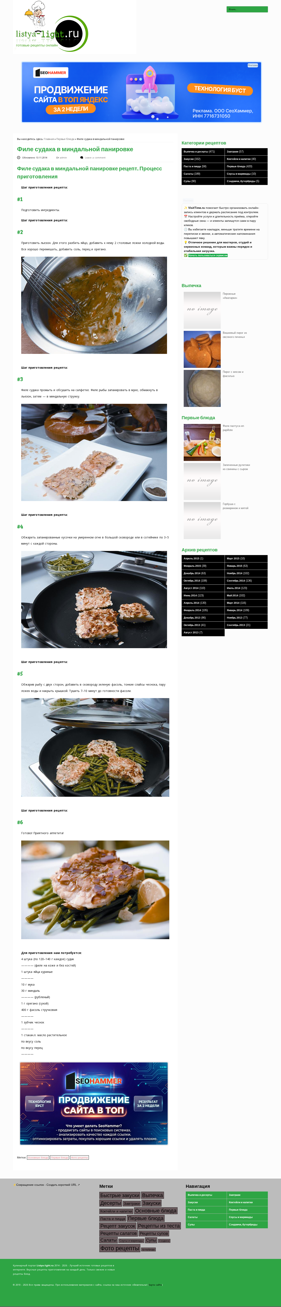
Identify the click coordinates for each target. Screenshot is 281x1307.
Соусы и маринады (239, 173)
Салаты (188, 173)
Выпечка (152, 1195)
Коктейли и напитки (239, 159)
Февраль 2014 (192, 610)
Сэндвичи (164, 1241)
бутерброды (148, 1249)
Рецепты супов (154, 1233)
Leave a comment (95, 157)
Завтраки (232, 151)
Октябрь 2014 (192, 580)
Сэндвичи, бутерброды (241, 181)
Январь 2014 (234, 610)
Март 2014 (233, 603)
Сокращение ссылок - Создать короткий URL (46, 1184)
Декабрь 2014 (192, 573)
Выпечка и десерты (196, 151)
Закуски (189, 159)
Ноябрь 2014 (234, 573)
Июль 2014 (233, 588)
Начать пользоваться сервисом (208, 255)
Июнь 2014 (190, 595)
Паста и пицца (192, 166)
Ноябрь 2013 (234, 617)
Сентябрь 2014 (236, 580)
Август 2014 (191, 588)
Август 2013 (191, 632)
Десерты (110, 1203)
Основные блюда (38, 1157)
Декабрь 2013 (192, 617)
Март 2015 (233, 558)
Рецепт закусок (117, 1226)
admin (64, 157)
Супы (187, 181)
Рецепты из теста (159, 1226)
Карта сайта (155, 1284)
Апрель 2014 (191, 603)
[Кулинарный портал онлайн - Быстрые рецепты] (74, 53)
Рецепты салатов (118, 1233)
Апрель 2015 (191, 558)
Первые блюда (65, 139)
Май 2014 (232, 595)
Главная (49, 139)
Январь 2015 (234, 566)
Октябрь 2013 (192, 625)
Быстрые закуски (119, 1195)
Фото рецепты (79, 1157)
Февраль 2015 (192, 566)
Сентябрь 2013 (236, 625)
